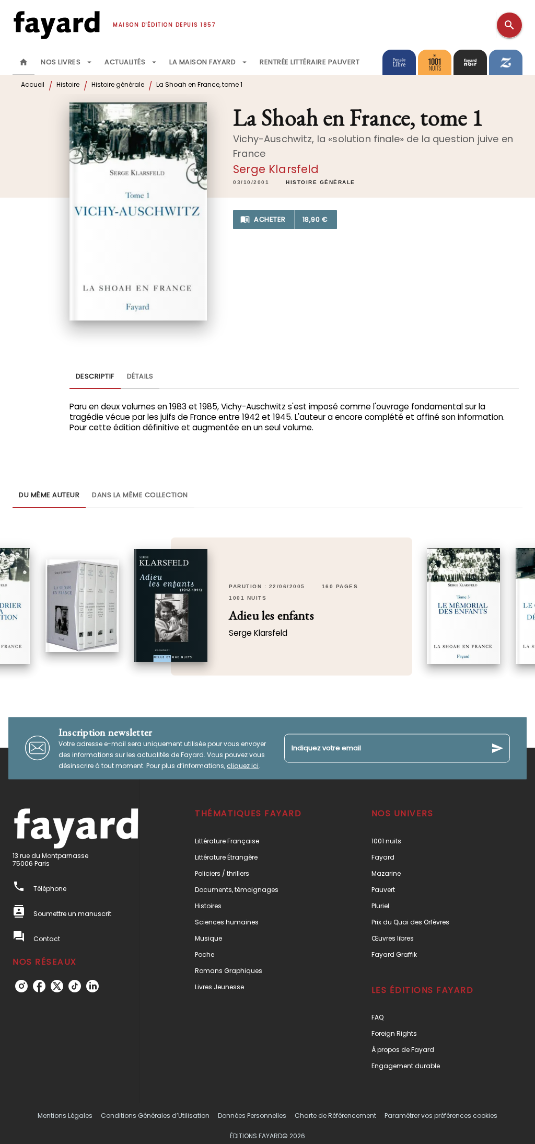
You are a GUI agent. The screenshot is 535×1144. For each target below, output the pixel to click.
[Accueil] (56, 25)
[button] (320, 182)
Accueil (32, 84)
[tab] (23, 62)
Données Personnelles (252, 1115)
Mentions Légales (65, 1115)
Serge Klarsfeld (276, 169)
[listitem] (21, 986)
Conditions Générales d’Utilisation (155, 1115)
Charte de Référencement (335, 1115)
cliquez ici (243, 765)
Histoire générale (117, 84)
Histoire (67, 84)
